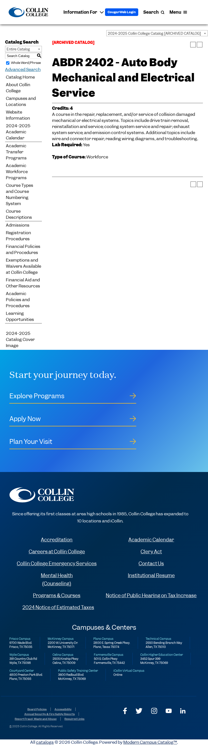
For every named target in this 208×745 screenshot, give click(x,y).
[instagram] (154, 711)
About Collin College (18, 88)
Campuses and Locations (21, 101)
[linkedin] (182, 711)
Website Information (18, 115)
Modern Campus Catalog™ (150, 742)
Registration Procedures (18, 236)
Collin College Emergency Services (57, 563)
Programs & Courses (56, 595)
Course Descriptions (19, 214)
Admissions (17, 225)
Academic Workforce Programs (17, 171)
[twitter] (139, 711)
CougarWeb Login (122, 12)
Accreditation (57, 540)
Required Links (74, 719)
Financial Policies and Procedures (23, 249)
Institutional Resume (151, 575)
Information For (80, 12)
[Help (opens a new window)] (199, 44)
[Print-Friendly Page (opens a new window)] (193, 44)
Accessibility (63, 709)
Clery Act (151, 552)
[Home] (28, 12)
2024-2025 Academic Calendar (18, 132)
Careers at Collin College (57, 552)
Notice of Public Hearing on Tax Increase (151, 595)
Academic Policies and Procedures (18, 299)
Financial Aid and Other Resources (23, 283)
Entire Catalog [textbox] (18, 49)
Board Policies (37, 709)
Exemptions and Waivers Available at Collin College (23, 266)
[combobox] (157, 33)
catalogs (45, 742)
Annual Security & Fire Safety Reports (49, 714)
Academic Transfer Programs (16, 152)
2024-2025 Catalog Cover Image (20, 339)
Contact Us (151, 563)
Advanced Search (23, 69)
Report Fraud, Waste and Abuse (36, 719)
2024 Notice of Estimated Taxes (58, 607)
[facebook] (125, 710)
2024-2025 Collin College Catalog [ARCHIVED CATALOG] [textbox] (154, 33)
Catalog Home (20, 77)
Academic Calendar (151, 540)
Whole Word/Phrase (26, 63)
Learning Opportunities (20, 316)
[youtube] (169, 710)
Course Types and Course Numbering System (19, 194)
